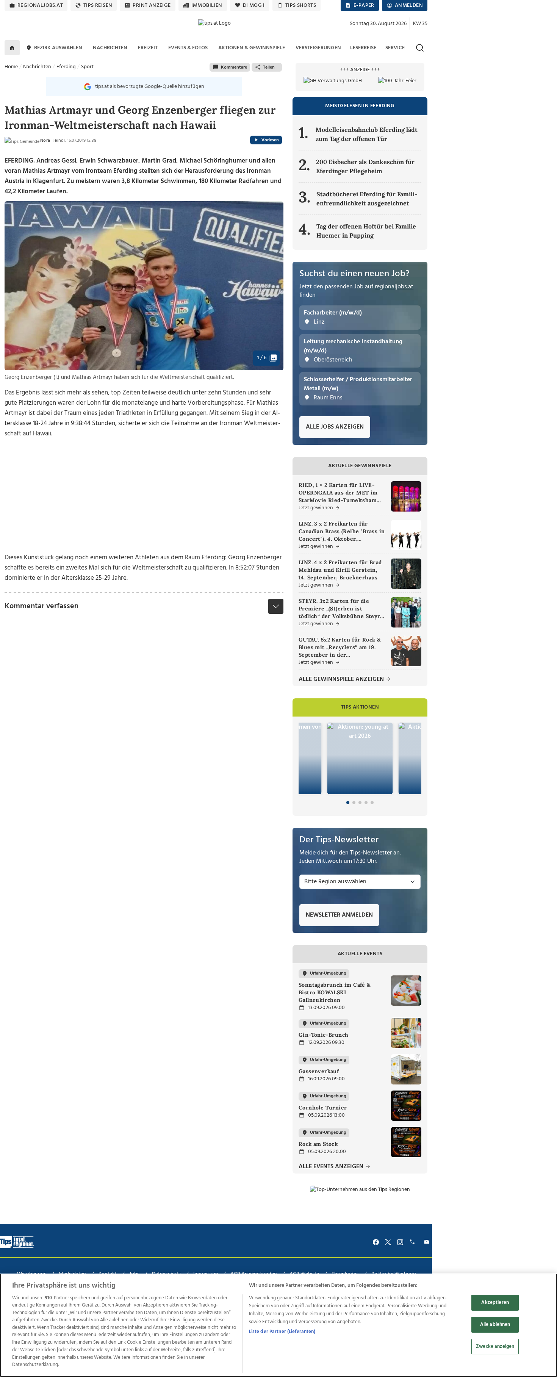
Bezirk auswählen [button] (58, 48)
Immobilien (206, 5)
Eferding (66, 67)
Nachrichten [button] (110, 48)
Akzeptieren (494, 1303)
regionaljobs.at (40, 5)
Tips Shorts (300, 5)
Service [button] (395, 48)
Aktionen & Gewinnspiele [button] (251, 48)
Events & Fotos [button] (188, 48)
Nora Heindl (52, 140)
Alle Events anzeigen (332, 1166)
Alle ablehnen (495, 1324)
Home (11, 67)
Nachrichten (37, 67)
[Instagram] (400, 1242)
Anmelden (409, 5)
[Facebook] (376, 1242)
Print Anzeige (152, 5)
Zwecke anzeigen (495, 1346)
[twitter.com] (388, 1242)
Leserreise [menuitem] (363, 48)
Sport (87, 67)
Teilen (269, 67)
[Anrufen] (413, 1242)
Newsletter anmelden (339, 915)
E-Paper (364, 5)
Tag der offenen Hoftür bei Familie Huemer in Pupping (366, 230)
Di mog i (254, 5)
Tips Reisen (97, 5)
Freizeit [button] (148, 48)
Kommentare (234, 67)
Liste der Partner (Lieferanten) (282, 1332)
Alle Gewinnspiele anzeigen (342, 679)
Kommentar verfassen (41, 606)
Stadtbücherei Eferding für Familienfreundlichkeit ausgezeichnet (367, 198)
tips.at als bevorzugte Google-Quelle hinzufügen (149, 86)
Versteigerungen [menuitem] (318, 48)
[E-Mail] (428, 1242)
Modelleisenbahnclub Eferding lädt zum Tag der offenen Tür (367, 134)
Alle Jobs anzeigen (335, 427)
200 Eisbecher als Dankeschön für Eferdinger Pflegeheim (365, 166)
